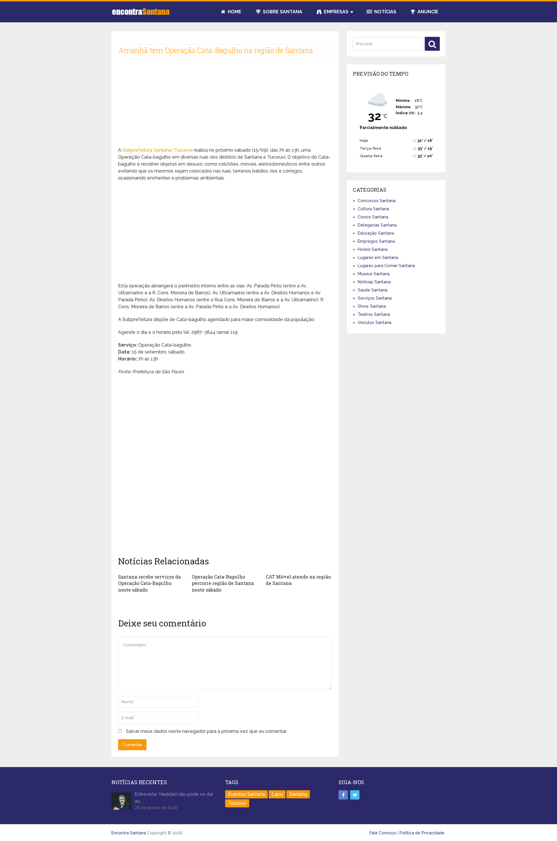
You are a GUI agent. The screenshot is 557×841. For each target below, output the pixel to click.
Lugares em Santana (378, 257)
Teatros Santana (374, 314)
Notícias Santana (374, 282)
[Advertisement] (225, 106)
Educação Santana (376, 233)
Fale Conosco (383, 833)
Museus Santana (374, 273)
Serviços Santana (375, 298)
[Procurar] (432, 44)
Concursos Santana (376, 200)
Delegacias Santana (377, 225)
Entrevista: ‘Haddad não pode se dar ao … (174, 797)
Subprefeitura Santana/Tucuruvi (157, 150)
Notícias (384, 11)
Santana (298, 794)
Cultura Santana (373, 208)
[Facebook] (343, 795)
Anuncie (427, 11)
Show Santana (372, 306)
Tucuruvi (237, 803)
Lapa (277, 794)
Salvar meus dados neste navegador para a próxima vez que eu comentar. (206, 731)
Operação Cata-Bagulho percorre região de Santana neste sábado (223, 583)
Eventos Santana (246, 794)
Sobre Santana (282, 11)
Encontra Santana (128, 833)
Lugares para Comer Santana (386, 265)
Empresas (335, 11)
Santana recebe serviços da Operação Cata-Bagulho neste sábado (149, 583)
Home (234, 11)
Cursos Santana (373, 217)
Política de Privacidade (421, 833)
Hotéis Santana (373, 249)
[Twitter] (354, 795)
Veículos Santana (374, 322)
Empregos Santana (376, 241)
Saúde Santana (372, 290)
